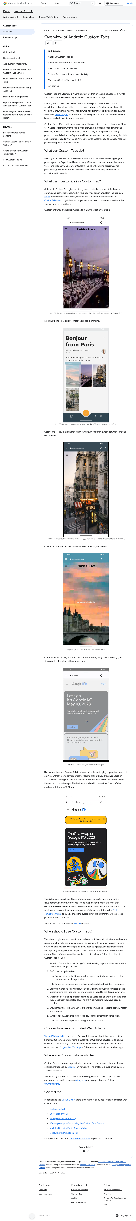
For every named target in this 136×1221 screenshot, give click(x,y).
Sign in (130, 3)
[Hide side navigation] (32, 1216)
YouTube (107, 1194)
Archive (74, 1198)
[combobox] (82, 3)
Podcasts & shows (78, 1202)
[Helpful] (121, 30)
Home (46, 30)
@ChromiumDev (52, 1084)
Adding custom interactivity (63, 1118)
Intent (47, 196)
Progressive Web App (70, 1047)
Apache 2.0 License (87, 1165)
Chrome (71, 1067)
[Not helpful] (125, 30)
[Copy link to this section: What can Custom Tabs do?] (86, 151)
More (56, 3)
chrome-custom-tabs (79, 1138)
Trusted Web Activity (48, 17)
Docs (43, 3)
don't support (61, 114)
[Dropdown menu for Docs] (49, 3)
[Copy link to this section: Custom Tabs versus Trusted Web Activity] (107, 1028)
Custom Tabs (28, 17)
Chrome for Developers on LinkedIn (115, 1199)
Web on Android (23, 11)
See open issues (45, 1194)
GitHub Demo (68, 1100)
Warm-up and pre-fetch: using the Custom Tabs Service (77, 1123)
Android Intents (70, 17)
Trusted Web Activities (55, 1036)
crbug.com (80, 1080)
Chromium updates (79, 1189)
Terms (41, 1215)
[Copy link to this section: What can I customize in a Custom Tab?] (103, 181)
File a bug (43, 1189)
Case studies (76, 1194)
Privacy (49, 1215)
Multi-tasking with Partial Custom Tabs (68, 1128)
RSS (105, 1204)
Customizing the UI (59, 1114)
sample (77, 923)
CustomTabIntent (52, 200)
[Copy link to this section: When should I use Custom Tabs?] (95, 931)
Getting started (57, 1109)
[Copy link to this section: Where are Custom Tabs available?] (97, 1055)
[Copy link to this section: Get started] (64, 1092)
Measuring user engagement (64, 1133)
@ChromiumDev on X (113, 1189)
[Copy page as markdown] (56, 43)
